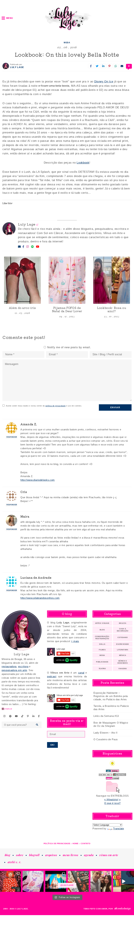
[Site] (37, 224)
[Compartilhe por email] (122, 66)
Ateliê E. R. (14, 862)
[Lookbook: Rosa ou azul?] (111, 280)
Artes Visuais (102, 623)
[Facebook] (23, 246)
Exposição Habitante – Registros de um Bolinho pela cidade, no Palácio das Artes (110, 696)
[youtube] (16, 716)
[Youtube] (37, 246)
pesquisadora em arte (14, 670)
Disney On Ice (103, 81)
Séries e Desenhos (122, 662)
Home (75, 843)
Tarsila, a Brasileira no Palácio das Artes (111, 708)
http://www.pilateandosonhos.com (40, 598)
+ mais (75, 641)
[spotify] (10, 716)
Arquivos (51, 855)
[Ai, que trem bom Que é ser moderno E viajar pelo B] (55, 881)
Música (122, 655)
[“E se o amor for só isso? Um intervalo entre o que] (78, 881)
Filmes (102, 650)
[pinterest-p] (28, 716)
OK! (52, 745)
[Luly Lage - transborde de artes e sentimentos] (67, 18)
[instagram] (4, 716)
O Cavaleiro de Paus (105, 739)
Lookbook (83, 162)
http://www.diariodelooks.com (37, 480)
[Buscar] (37, 725)
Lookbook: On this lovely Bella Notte (67, 54)
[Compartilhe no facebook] (91, 66)
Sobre (19, 855)
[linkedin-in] (33, 716)
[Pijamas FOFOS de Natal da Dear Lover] (67, 280)
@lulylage (67, 885)
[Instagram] (28, 246)
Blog (102, 630)
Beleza (122, 623)
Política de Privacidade (57, 843)
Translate (118, 828)
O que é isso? (112, 803)
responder (12, 437)
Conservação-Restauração (102, 637)
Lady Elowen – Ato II (105, 732)
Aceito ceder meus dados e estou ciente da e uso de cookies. (44, 406)
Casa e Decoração (122, 630)
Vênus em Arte (108, 855)
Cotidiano (122, 637)
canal (81, 672)
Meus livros (70, 855)
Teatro (102, 668)
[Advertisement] (67, 771)
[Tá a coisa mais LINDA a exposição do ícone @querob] (123, 881)
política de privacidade (55, 406)
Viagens (122, 668)
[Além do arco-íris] (22, 280)
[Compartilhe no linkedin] (103, 66)
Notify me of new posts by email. (69, 347)
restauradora (9, 666)
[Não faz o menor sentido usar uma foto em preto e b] (10, 881)
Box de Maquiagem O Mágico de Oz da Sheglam (110, 724)
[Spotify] (32, 246)
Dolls (102, 644)
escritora (23, 666)
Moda (67, 42)
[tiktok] (22, 716)
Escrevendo (122, 644)
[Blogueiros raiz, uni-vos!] (105, 773)
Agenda (88, 855)
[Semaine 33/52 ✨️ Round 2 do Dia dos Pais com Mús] (100, 881)
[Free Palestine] (119, 773)
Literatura (122, 650)
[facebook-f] (39, 716)
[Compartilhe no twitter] (97, 66)
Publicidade (102, 662)
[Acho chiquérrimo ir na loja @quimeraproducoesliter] (33, 881)
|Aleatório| (112, 799)
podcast (51, 676)
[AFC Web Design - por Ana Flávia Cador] (122, 908)
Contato (85, 843)
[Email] (19, 246)
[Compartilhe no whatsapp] (115, 66)
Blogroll (34, 855)
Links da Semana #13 (106, 716)
